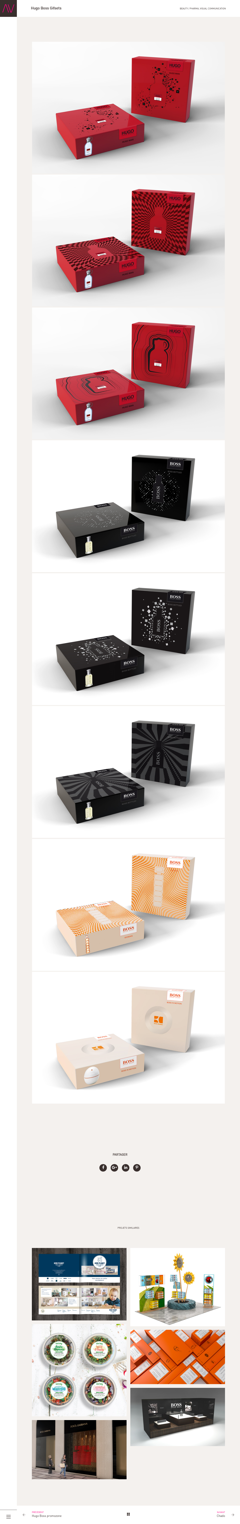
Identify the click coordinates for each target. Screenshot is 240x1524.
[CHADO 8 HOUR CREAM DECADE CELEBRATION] (177, 1357)
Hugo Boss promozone (47, 1516)
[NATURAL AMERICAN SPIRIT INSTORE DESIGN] (177, 1287)
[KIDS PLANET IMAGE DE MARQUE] (79, 1284)
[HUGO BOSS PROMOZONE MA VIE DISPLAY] (177, 1417)
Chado (221, 1516)
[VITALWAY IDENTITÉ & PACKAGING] (79, 1370)
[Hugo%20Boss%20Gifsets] (103, 1168)
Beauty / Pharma (189, 9)
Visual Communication (213, 9)
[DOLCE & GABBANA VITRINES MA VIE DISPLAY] (79, 1449)
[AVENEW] (8, 8)
